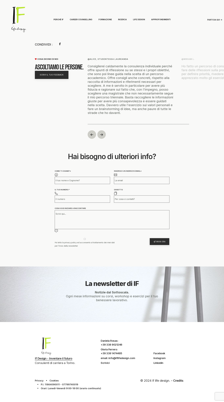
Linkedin (158, 362)
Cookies (54, 380)
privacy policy (70, 242)
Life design (139, 19)
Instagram (159, 358)
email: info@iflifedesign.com (118, 358)
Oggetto (118, 190)
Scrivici (105, 362)
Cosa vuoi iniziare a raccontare (70, 208)
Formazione (105, 19)
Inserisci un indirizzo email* (128, 171)
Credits (178, 380)
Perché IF (59, 19)
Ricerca (122, 19)
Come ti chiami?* (63, 171)
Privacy (39, 380)
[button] (92, 134)
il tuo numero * (62, 190)
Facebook (159, 353)
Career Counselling (81, 19)
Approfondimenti (161, 19)
